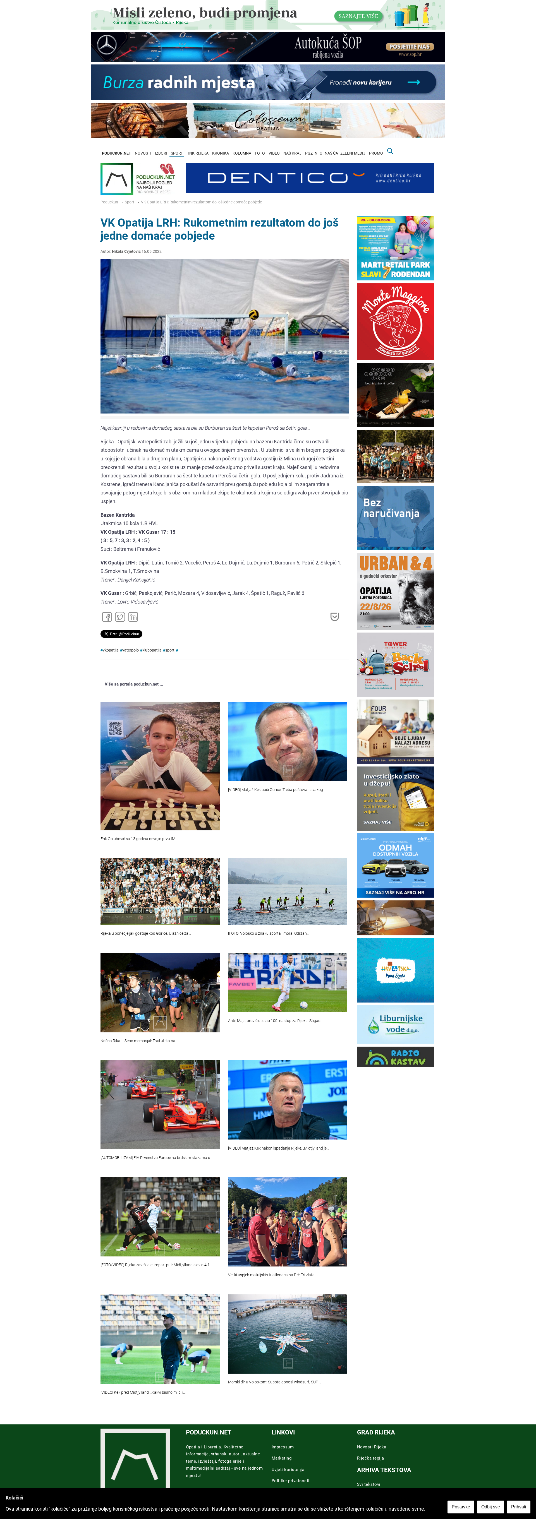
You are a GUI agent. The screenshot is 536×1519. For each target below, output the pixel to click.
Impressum (283, 1447)
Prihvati (518, 1506)
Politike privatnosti (291, 1480)
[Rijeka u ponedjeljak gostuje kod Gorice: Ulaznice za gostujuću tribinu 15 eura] (160, 891)
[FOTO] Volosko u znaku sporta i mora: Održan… (268, 933)
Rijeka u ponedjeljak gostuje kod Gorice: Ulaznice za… (145, 933)
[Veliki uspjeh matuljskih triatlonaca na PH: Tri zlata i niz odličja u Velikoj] (287, 1221)
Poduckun (109, 202)
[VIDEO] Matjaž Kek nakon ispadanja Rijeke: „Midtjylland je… (278, 1148)
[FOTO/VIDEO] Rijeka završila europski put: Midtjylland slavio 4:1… (156, 1265)
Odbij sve (490, 1506)
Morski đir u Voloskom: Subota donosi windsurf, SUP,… (274, 1382)
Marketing (282, 1458)
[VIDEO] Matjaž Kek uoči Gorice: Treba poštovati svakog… (277, 789)
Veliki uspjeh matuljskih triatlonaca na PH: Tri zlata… (272, 1275)
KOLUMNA (242, 153)
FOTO (260, 153)
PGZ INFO (313, 153)
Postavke (461, 1506)
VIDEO (274, 153)
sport (169, 650)
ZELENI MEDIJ (352, 153)
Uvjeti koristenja (288, 1469)
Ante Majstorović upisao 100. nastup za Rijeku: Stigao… (275, 1020)
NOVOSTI (143, 153)
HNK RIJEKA (197, 153)
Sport (129, 202)
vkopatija (111, 650)
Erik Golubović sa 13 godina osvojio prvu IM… (139, 839)
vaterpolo (130, 650)
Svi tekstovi (369, 1484)
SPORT (177, 153)
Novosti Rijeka (371, 1447)
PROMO (376, 153)
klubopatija (152, 650)
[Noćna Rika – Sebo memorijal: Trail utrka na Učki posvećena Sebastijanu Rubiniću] (160, 992)
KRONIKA (220, 153)
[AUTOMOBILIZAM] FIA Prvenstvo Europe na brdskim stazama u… (156, 1157)
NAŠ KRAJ (292, 153)
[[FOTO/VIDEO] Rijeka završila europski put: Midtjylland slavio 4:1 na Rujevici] (160, 1216)
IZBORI (161, 153)
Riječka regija (370, 1458)
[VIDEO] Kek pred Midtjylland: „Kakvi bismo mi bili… (143, 1392)
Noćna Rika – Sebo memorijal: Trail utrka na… (139, 1041)
